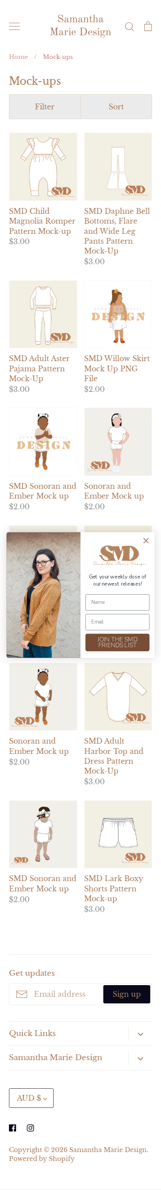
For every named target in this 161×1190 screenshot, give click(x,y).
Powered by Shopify (42, 1159)
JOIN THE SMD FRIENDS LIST (117, 642)
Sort (116, 106)
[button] (117, 556)
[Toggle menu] (14, 26)
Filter (45, 106)
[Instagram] (30, 1128)
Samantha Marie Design (80, 26)
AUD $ (29, 1098)
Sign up (127, 994)
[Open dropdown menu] (140, 1033)
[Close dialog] (146, 540)
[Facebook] (12, 1128)
